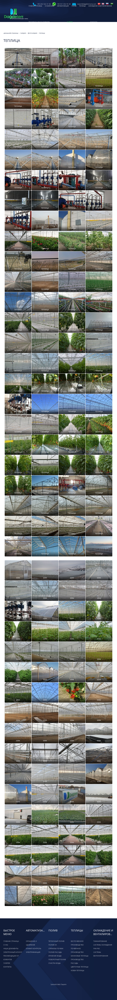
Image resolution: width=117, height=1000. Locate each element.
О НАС (5, 945)
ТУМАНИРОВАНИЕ (100, 941)
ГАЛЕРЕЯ (6, 963)
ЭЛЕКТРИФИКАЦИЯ (33, 952)
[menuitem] (46, 22)
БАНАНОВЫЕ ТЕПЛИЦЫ (79, 956)
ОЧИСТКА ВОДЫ (54, 963)
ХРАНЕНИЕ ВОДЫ (54, 956)
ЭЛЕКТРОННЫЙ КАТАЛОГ (12, 952)
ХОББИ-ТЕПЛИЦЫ (77, 970)
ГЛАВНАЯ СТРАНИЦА (11, 941)
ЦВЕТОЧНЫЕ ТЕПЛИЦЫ (79, 967)
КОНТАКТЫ (7, 967)
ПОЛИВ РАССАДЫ (55, 952)
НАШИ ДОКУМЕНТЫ (10, 948)
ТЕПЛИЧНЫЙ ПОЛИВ (56, 941)
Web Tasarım (61, 984)
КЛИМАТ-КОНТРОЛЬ (33, 948)
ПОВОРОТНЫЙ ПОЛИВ (57, 959)
